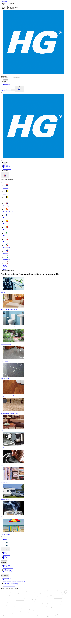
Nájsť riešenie (4, 76)
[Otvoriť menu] (1, 92)
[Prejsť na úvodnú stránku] (35, 42)
